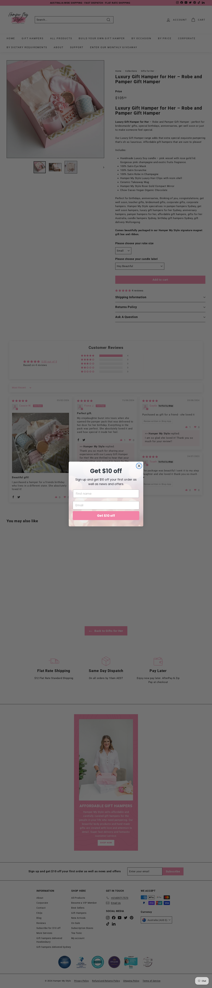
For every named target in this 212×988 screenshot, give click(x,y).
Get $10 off (106, 515)
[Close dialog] (139, 466)
